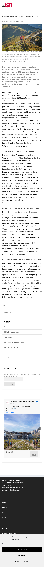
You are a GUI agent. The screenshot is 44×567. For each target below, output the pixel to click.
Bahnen (7, 327)
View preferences (22, 561)
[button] (4, 428)
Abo (3, 512)
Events (4, 507)
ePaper (4, 517)
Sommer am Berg (17, 21)
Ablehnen (22, 555)
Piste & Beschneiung (11, 332)
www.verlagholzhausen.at (11, 490)
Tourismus (8, 337)
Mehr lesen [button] (10, 412)
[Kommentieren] (11, 454)
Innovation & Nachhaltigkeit (14, 342)
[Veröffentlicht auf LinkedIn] (37, 402)
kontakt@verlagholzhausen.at (12, 488)
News (4, 502)
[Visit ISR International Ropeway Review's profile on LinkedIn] (7, 402)
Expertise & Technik (11, 347)
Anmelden (10, 384)
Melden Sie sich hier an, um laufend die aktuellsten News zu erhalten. (22, 375)
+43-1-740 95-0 (7, 485)
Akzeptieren (22, 550)
